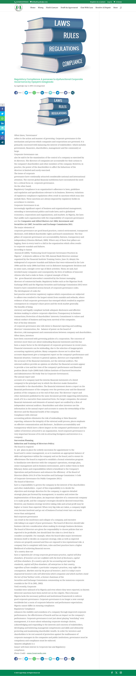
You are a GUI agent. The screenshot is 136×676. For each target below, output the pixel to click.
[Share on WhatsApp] (36, 92)
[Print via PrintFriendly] (52, 92)
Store (115, 8)
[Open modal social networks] (72, 92)
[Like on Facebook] (67, 92)
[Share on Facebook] (18, 92)
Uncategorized (39, 86)
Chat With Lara (86, 8)
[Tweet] (28, 92)
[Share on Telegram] (59, 92)
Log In (109, 2)
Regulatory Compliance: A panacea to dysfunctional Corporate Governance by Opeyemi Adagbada (48, 80)
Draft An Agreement (69, 8)
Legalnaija (20, 86)
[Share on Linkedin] (44, 92)
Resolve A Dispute (103, 8)
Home (32, 8)
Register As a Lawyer (97, 2)
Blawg (40, 8)
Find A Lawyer (52, 8)
